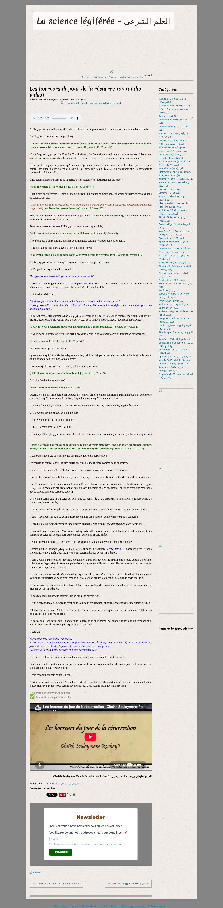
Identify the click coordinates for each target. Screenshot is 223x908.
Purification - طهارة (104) (172, 279)
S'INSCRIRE (61, 851)
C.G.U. (104, 906)
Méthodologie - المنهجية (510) (174, 105)
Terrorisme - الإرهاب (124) (172, 262)
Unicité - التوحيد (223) (170, 189)
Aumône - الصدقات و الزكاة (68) (175, 339)
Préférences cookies (158, 906)
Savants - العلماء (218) (170, 192)
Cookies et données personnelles (127, 906)
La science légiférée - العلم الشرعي (103, 20)
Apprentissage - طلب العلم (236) (176, 178)
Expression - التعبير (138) (171, 238)
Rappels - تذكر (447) (169, 116)
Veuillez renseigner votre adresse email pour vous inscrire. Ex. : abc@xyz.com (86, 844)
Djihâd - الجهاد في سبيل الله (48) (175, 356)
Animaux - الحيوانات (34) (171, 367)
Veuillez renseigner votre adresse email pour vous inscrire (87, 832)
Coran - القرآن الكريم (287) (172, 154)
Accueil (86, 76)
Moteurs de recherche (132, 76)
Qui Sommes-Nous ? (105, 76)
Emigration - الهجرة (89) (171, 300)
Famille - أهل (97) (168, 290)
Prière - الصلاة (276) (169, 164)
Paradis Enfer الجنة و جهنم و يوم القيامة (62, 783)
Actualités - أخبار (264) (171, 168)
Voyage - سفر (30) (168, 370)
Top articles (60, 906)
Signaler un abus (90, 906)
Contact (74, 906)
